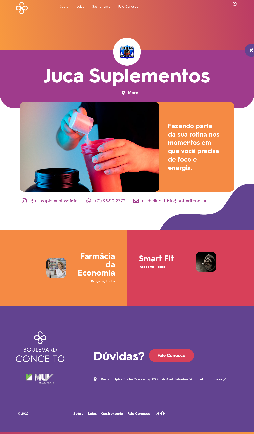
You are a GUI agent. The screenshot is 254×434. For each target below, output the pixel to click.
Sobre (64, 6)
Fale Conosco (128, 6)
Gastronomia (101, 6)
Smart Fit (156, 258)
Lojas (80, 6)
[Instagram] (156, 413)
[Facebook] (162, 413)
